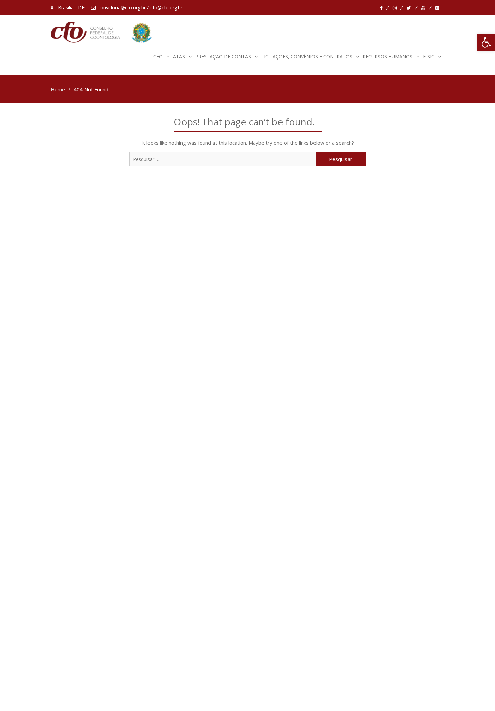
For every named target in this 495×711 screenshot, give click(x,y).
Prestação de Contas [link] (223, 56)
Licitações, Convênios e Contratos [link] (306, 56)
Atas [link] (179, 56)
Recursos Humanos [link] (387, 56)
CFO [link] (158, 56)
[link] (486, 42)
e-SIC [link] (428, 56)
